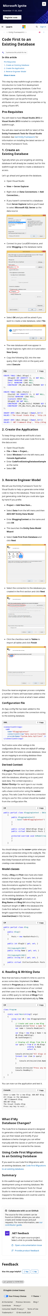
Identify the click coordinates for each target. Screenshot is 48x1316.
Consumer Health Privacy (12, 1309)
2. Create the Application (14, 68)
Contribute (6, 1305)
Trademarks (7, 1312)
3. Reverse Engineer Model (15, 71)
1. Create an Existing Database (16, 65)
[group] (24, 399)
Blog (35, 1302)
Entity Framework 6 (16, 32)
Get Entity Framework (25, 137)
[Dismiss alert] (44, 4)
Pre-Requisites (10, 62)
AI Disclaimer (7, 1302)
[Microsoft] (24, 26)
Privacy (17, 1305)
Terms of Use (32, 1309)
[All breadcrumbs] (4, 32)
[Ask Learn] (40, 32)
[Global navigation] (2, 27)
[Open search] (36, 27)
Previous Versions (23, 1302)
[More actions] (44, 32)
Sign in (43, 27)
